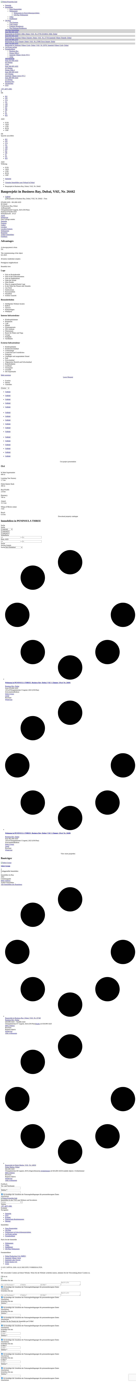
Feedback (4, 236)
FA (6, 102)
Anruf (3, 215)
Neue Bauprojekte (11, 1228)
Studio (37, 1024)
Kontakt (8, 1217)
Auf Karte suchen (11, 1234)
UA (6, 100)
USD (7, 126)
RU (6, 96)
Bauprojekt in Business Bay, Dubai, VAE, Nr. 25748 (23, 1018)
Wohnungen (5, 231)
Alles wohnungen (11, 1033)
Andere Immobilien (7, 235)
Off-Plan (8, 1230)
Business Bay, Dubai (12, 686)
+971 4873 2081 (6, 89)
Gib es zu (4, 1276)
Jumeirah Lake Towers (12, 1260)
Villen (7, 1245)
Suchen (3, 545)
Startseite (4, 221)
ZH (6, 106)
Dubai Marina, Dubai (12, 1167)
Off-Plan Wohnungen (12, 1249)
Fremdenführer (10, 1236)
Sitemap (8, 1221)
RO (6, 115)
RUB (7, 128)
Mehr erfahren (5, 881)
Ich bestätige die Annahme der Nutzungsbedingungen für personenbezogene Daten (31, 1194)
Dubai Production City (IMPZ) (15, 1256)
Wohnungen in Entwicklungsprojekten (18, 1232)
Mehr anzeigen (6, 375)
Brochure (8, 698)
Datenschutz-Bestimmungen (14, 1219)
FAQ (6, 1215)
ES (6, 108)
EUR (7, 123)
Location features (6, 229)
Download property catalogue (68, 516)
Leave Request (68, 377)
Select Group (9, 694)
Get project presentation (68, 462)
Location (4, 227)
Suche (3, 525)
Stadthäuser (9, 1247)
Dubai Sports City (11, 1262)
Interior (7, 382)
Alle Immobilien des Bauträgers (11, 884)
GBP (6, 130)
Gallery (3, 225)
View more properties (68, 854)
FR (6, 110)
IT (6, 112)
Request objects (10, 1029)
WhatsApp (4, 217)
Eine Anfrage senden (8, 219)
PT (6, 113)
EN (6, 98)
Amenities (8, 384)
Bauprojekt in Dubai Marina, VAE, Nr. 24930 (20, 1165)
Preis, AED (4, 539)
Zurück (8, 545)
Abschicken (5, 1196)
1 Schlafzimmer (45, 1171)
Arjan (7, 1264)
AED (7, 124)
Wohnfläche (5, 535)
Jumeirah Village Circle (13, 1258)
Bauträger (4, 233)
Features (3, 223)
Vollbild (7, 197)
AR (6, 104)
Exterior (8, 381)
